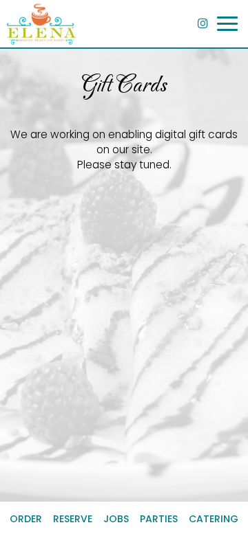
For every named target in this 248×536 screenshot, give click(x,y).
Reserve (72, 519)
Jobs (116, 519)
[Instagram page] (202, 23)
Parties (159, 519)
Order (26, 519)
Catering (213, 519)
